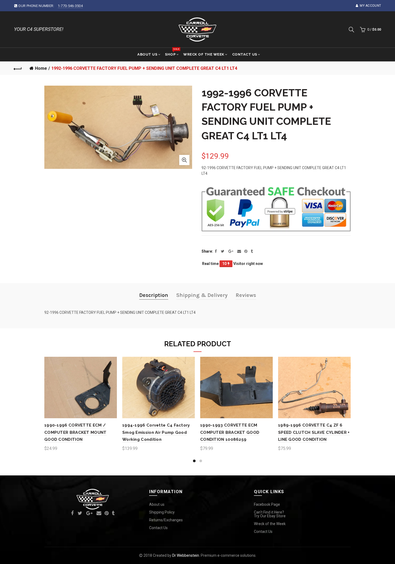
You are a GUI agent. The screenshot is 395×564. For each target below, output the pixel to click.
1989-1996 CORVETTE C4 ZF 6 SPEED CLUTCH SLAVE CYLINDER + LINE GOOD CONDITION (314, 432)
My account (370, 6)
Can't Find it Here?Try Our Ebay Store (270, 514)
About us (156, 504)
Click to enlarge (184, 160)
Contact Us (244, 54)
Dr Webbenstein (185, 555)
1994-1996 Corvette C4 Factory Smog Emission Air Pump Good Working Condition (156, 432)
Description (153, 295)
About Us (147, 54)
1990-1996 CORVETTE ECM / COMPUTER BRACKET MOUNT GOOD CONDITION (75, 432)
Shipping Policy (162, 512)
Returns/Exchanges (166, 520)
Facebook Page (267, 504)
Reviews (246, 295)
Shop (172, 52)
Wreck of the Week (203, 54)
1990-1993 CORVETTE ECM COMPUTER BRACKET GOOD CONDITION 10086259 (229, 432)
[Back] (18, 68)
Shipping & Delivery (202, 295)
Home (41, 68)
